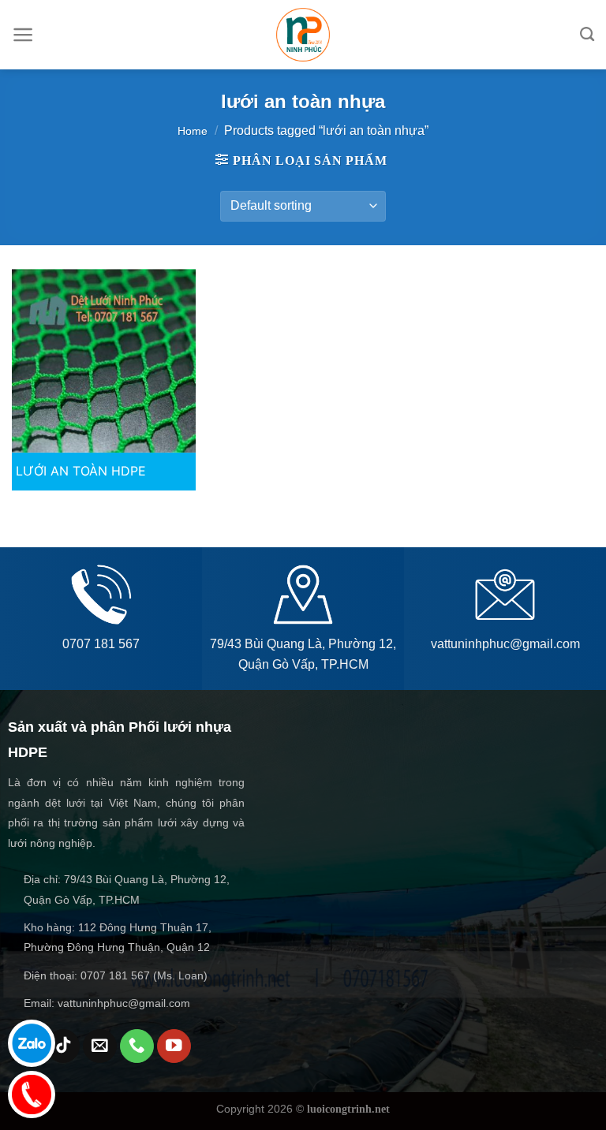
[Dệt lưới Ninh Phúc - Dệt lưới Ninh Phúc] (303, 35)
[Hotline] (31, 1094)
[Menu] (23, 34)
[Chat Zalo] (31, 1043)
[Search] (587, 34)
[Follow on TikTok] (63, 1046)
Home (193, 131)
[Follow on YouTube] (174, 1046)
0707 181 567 (101, 644)
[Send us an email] (100, 1046)
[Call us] (137, 1046)
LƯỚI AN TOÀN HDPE (81, 471)
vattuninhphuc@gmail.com (505, 644)
